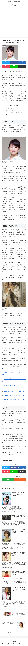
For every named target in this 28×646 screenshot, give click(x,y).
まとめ (8, 114)
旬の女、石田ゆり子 (12, 108)
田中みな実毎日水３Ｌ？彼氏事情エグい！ (15, 395)
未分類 (10, 460)
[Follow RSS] (20, 479)
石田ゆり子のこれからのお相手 (14, 112)
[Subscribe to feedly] (8, 479)
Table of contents (12, 105)
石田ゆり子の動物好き (12, 110)
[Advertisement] (14, 23)
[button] (25, 325)
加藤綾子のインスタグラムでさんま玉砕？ (15, 391)
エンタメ (5, 460)
